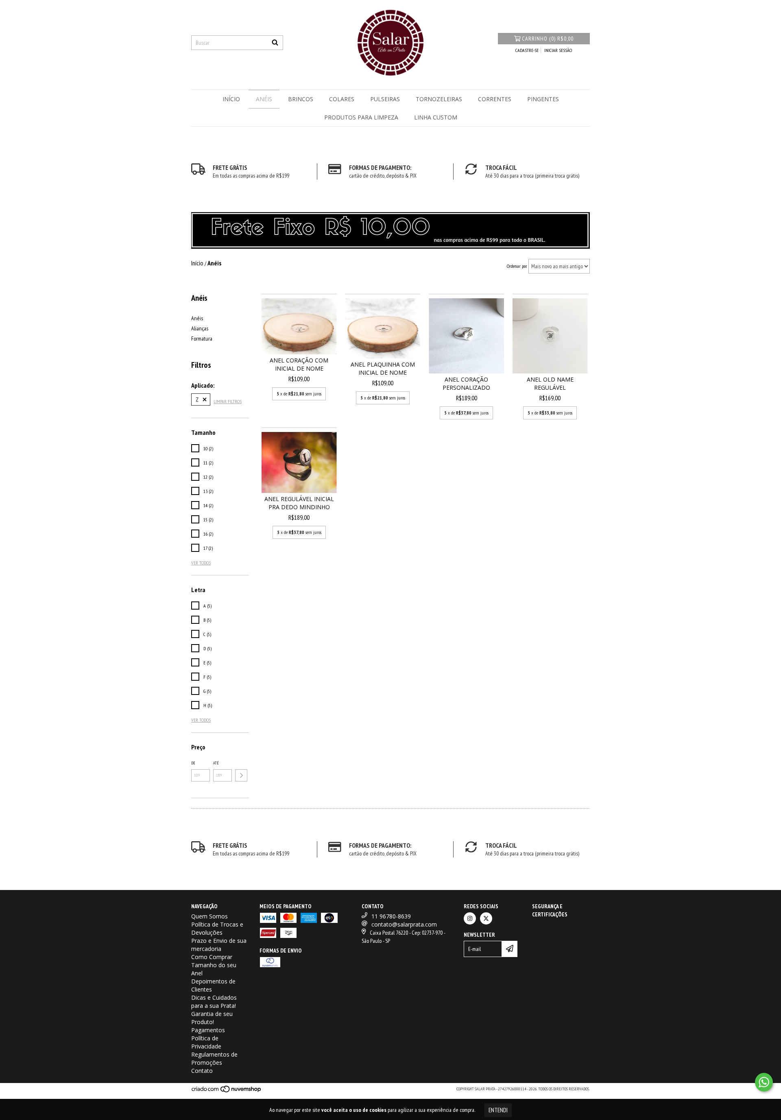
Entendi (498, 1110)
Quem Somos (209, 916)
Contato (202, 1070)
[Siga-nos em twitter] (486, 918)
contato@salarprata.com (404, 924)
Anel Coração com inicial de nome (299, 364)
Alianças (199, 328)
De (193, 763)
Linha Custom (435, 117)
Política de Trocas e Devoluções (217, 928)
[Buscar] (275, 42)
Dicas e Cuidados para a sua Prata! (214, 1001)
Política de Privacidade (206, 1042)
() (548, 38)
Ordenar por (517, 266)
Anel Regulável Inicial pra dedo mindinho (299, 503)
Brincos (300, 99)
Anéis (264, 99)
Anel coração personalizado (466, 383)
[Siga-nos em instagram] (470, 918)
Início (231, 99)
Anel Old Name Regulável (550, 383)
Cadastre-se (527, 50)
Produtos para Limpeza (361, 117)
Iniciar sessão (558, 50)
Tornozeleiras (439, 99)
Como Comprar (211, 957)
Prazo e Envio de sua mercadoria (219, 945)
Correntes (494, 99)
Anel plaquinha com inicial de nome (383, 368)
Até (216, 763)
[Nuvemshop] (226, 1091)
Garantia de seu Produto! (212, 1018)
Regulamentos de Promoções (214, 1058)
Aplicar (241, 775)
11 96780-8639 (391, 916)
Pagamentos (208, 1030)
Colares (341, 99)
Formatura (201, 338)
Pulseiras (385, 99)
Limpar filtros (228, 401)
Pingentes (543, 99)
